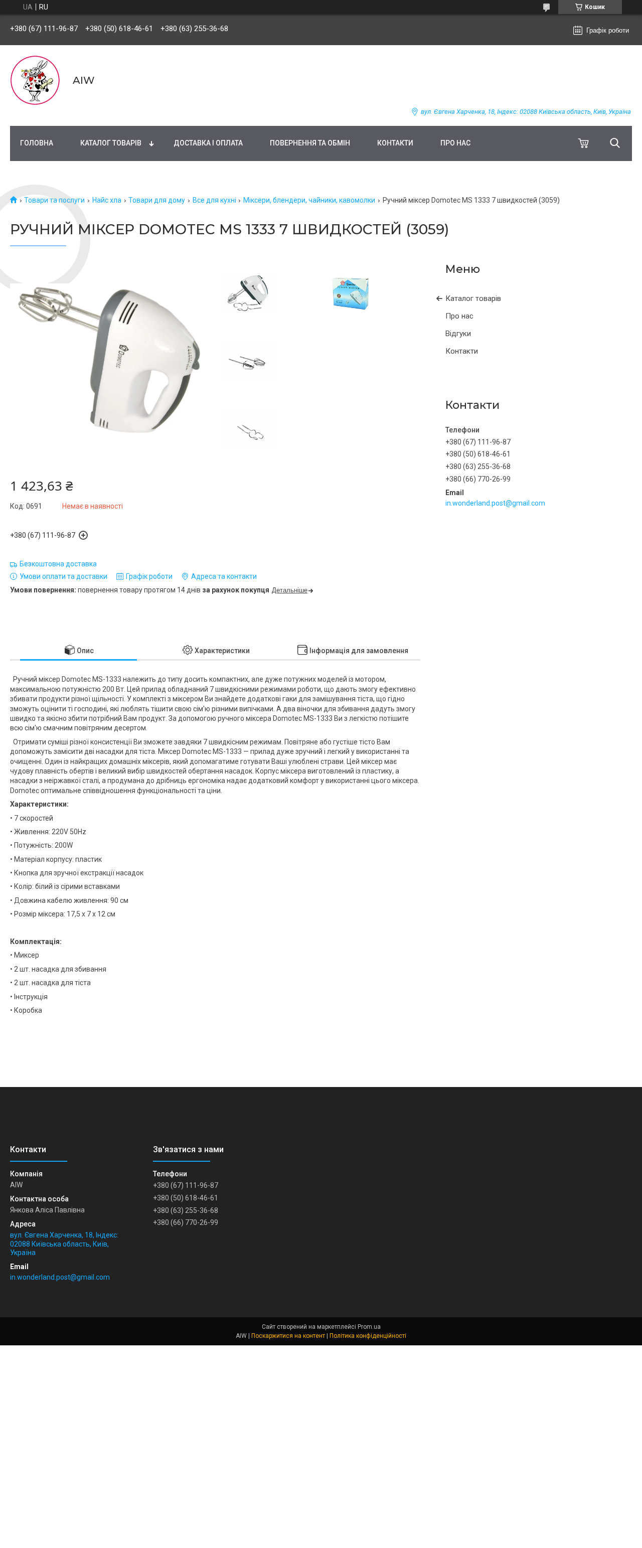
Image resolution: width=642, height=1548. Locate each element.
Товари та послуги (54, 200)
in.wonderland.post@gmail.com (495, 503)
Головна (36, 143)
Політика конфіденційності (368, 1335)
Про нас (455, 143)
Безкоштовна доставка (58, 564)
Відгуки (458, 333)
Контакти (395, 143)
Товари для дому (156, 200)
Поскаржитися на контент (288, 1335)
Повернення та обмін (310, 143)
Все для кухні (214, 200)
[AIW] (35, 80)
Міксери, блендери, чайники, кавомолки (309, 200)
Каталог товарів (110, 143)
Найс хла (106, 200)
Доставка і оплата (208, 143)
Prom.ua (369, 1326)
